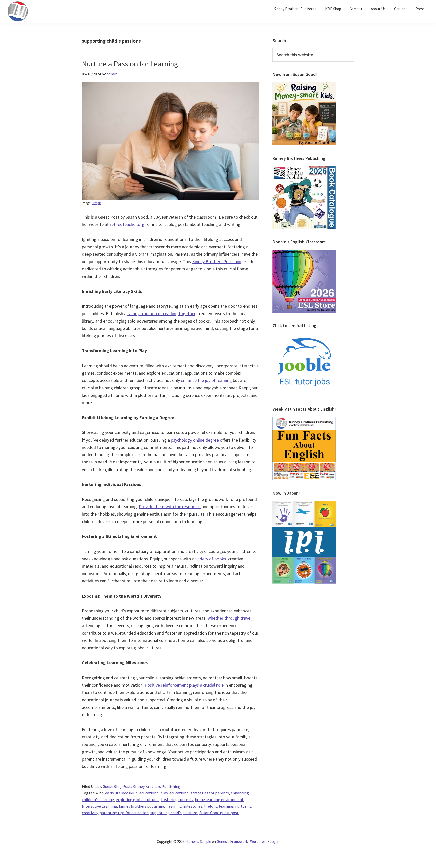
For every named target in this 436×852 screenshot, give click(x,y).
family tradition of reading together (161, 313)
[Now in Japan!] (304, 503)
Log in (274, 841)
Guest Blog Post (117, 786)
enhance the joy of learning (206, 380)
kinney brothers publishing (142, 806)
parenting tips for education (124, 812)
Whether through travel (229, 618)
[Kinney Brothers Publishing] (304, 168)
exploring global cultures (137, 799)
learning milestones (184, 806)
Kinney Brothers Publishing (217, 261)
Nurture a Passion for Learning (130, 63)
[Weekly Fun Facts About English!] (304, 420)
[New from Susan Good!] (304, 85)
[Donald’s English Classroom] (304, 252)
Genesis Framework (232, 841)
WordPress (258, 841)
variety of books (210, 559)
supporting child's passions (174, 812)
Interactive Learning (99, 806)
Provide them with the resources (170, 506)
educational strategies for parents (199, 792)
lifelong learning (218, 806)
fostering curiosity (177, 799)
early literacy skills (121, 792)
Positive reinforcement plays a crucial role (184, 685)
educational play (153, 792)
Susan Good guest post (219, 812)
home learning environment (219, 799)
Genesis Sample (198, 841)
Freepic (96, 203)
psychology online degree (195, 440)
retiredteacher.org (127, 224)
